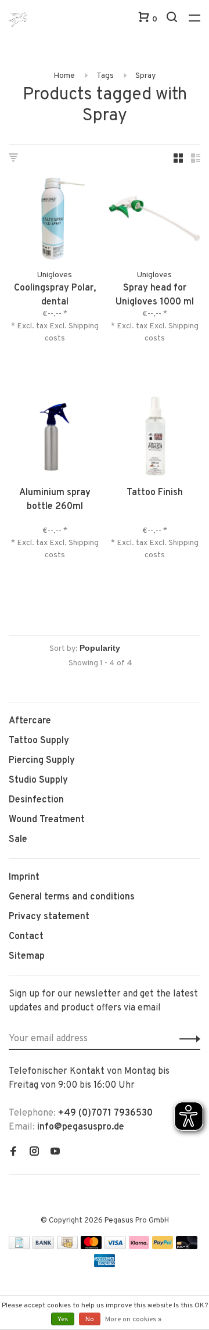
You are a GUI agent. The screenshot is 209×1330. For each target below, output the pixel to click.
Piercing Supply (42, 760)
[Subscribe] (186, 1039)
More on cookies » (133, 1319)
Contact (26, 936)
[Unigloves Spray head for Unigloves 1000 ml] (154, 221)
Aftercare (30, 721)
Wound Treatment (47, 820)
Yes (62, 1319)
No (89, 1319)
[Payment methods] (19, 1247)
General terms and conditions (72, 897)
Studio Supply (38, 780)
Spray (145, 76)
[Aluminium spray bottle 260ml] (54, 437)
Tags (105, 76)
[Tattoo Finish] (154, 437)
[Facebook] (13, 1153)
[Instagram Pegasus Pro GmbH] (34, 1153)
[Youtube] (55, 1153)
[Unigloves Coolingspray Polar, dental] (54, 221)
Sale (18, 839)
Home (64, 76)
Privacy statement (49, 917)
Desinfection (36, 800)
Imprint (24, 877)
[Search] (173, 19)
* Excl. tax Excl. (40, 326)
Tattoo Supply (39, 741)
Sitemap (27, 956)
